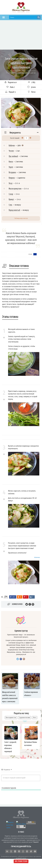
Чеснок (11, 151)
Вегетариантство (11, 717)
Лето (34, 717)
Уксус (11, 183)
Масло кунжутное (15, 189)
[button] (3, 17)
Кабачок (12, 146)
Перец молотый (14, 210)
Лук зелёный (13, 156)
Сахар (11, 194)
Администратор (21, 631)
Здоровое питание (24, 717)
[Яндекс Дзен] (15, 851)
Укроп (11, 167)
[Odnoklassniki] (11, 851)
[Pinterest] (27, 851)
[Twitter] (31, 851)
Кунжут (11, 199)
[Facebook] (19, 851)
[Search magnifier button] (38, 17)
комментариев (17, 604)
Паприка (12, 178)
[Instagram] (23, 851)
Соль (10, 205)
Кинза (11, 162)
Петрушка (12, 172)
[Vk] (7, 851)
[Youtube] (35, 851)
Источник (37, 557)
